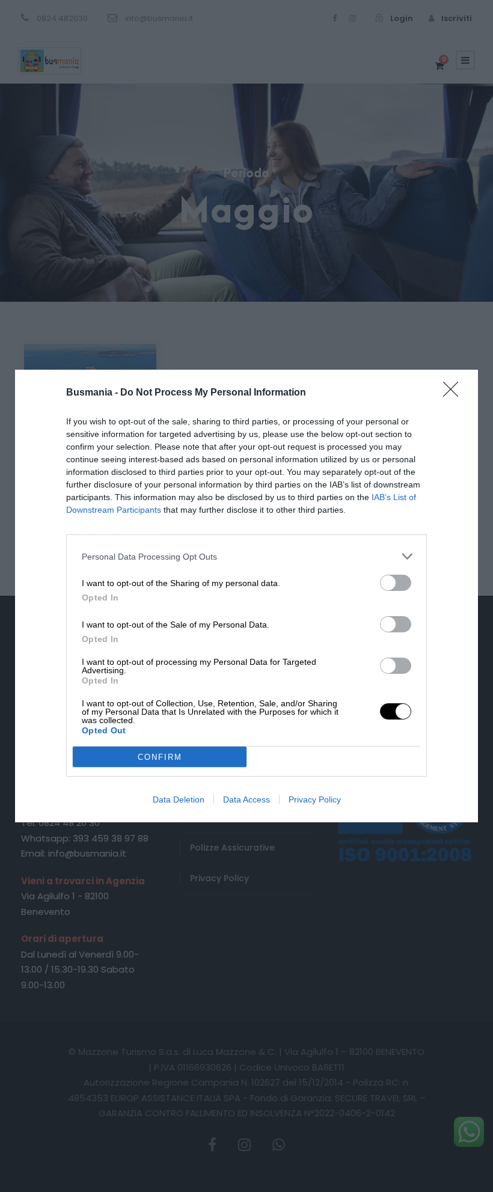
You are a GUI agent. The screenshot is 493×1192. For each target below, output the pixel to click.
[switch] (395, 583)
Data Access (246, 799)
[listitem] (246, 556)
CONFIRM (160, 757)
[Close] (454, 393)
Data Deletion (178, 799)
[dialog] (246, 596)
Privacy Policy (315, 799)
